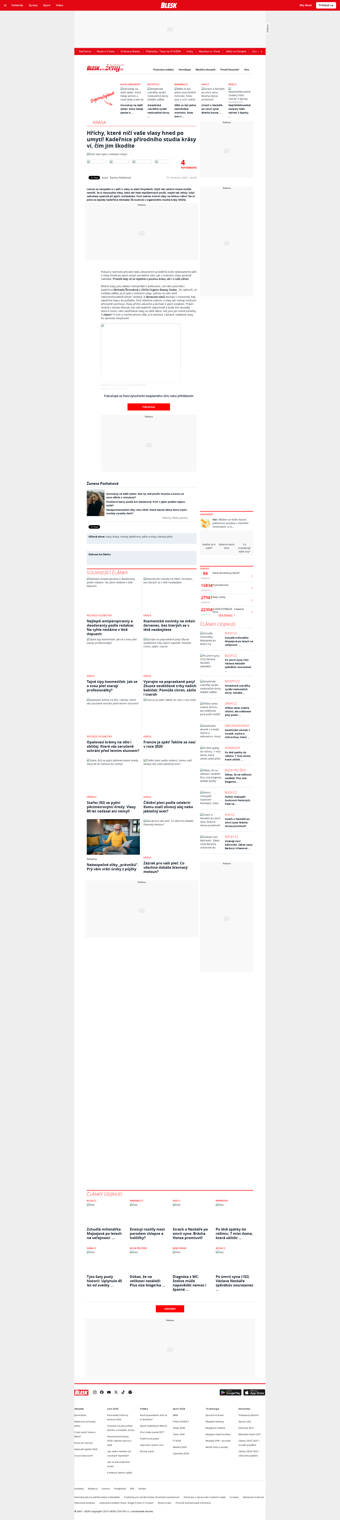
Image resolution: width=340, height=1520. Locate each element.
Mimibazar (232, 748)
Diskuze (204, 568)
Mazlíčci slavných (206, 69)
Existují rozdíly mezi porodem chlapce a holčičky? (147, 1233)
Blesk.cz (231, 633)
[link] (95, 1392)
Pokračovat (148, 407)
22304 (205, 609)
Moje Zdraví (179, 1248)
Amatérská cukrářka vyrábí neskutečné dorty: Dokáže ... (237, 689)
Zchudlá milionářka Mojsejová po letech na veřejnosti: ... (239, 641)
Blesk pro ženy (235, 770)
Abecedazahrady (237, 726)
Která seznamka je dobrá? (226, 573)
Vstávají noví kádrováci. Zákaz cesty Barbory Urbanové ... (239, 844)
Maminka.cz (181, 84)
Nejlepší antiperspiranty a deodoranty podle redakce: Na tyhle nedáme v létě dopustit (110, 627)
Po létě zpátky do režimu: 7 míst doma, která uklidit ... (238, 756)
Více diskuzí (226, 615)
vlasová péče (164, 536)
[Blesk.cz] (169, 5)
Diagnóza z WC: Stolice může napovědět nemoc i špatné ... (189, 1281)
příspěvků (205, 578)
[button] (230, 1392)
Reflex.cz (231, 837)
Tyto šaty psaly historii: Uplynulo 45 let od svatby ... (104, 1281)
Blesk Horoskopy (130, 84)
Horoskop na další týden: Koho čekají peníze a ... (131, 108)
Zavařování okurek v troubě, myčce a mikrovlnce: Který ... (237, 733)
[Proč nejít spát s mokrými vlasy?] (142, 154)
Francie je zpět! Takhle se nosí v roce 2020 (169, 744)
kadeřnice (135, 536)
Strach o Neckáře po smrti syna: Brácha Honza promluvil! (237, 822)
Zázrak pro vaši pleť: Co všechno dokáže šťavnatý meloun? (165, 867)
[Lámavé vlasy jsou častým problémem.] (149, 353)
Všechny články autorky (175, 517)
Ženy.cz (232, 84)
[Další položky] (261, 51)
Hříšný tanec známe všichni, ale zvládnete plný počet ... (238, 711)
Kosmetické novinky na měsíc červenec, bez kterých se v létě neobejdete (169, 625)
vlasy (108, 536)
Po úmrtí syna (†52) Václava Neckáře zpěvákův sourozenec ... (238, 665)
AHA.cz (205, 84)
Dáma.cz (231, 703)
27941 (205, 597)
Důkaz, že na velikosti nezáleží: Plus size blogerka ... (238, 778)
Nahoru (170, 1308)
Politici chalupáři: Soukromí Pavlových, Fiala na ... (238, 800)
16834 (205, 585)
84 (205, 573)
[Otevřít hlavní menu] (5, 5)
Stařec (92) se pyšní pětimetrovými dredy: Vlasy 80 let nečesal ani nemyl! (111, 807)
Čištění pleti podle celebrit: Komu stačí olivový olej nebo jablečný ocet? (168, 807)
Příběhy (92, 797)
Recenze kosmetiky (99, 615)
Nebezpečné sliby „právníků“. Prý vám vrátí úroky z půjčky (113, 866)
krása (116, 536)
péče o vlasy (149, 536)
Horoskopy (185, 69)
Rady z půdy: (219, 597)
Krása (99, 122)
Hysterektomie (220, 585)
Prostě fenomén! (229, 69)
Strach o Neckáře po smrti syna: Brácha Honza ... (212, 108)
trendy (124, 536)
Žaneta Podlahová (120, 177)
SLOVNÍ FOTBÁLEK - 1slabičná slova (228, 610)
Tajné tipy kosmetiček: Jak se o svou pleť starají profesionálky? (112, 685)
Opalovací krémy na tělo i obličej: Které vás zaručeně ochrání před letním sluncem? (113, 746)
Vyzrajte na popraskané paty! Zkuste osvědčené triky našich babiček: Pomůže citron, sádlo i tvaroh (169, 688)
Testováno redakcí (163, 69)
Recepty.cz (153, 84)
